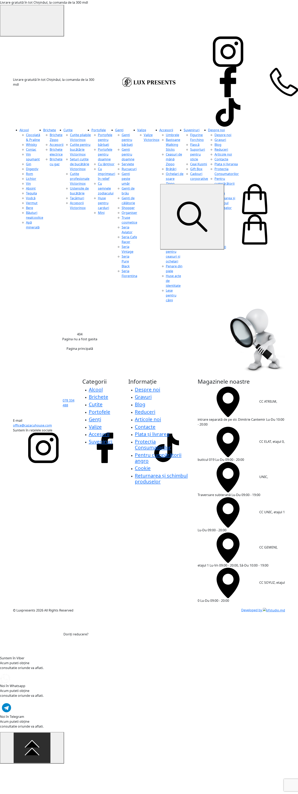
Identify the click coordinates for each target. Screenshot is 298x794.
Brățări (171, 169)
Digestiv (32, 169)
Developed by (252, 610)
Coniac (31, 149)
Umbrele (172, 135)
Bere (29, 208)
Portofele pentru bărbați (105, 140)
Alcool (24, 130)
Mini (101, 212)
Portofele (98, 130)
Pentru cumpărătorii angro (224, 183)
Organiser (129, 212)
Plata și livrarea (226, 164)
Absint (31, 188)
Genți (119, 130)
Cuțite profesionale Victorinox (79, 179)
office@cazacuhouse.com (32, 425)
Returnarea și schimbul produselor (161, 478)
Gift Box (196, 169)
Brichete (49, 130)
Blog (217, 144)
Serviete (128, 164)
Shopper (128, 208)
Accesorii (56, 144)
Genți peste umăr (126, 179)
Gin (28, 164)
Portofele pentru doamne (105, 154)
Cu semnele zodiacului (106, 188)
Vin (28, 183)
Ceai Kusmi (198, 164)
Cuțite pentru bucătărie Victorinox (80, 149)
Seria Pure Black (126, 261)
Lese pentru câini (171, 295)
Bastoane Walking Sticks (173, 145)
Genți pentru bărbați (127, 140)
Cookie (143, 468)
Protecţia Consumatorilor (153, 444)
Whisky (31, 144)
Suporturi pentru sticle (197, 154)
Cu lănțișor (106, 164)
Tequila (31, 193)
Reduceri (221, 149)
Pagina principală (79, 348)
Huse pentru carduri (103, 203)
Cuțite (68, 130)
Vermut (32, 203)
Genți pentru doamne (128, 154)
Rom (29, 174)
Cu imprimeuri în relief (106, 174)
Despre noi (216, 130)
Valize (141, 130)
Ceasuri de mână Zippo (174, 159)
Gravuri (220, 140)
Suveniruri (191, 130)
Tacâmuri (77, 198)
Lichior (31, 178)
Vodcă (30, 198)
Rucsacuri (129, 169)
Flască (194, 144)
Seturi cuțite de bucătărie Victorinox (79, 164)
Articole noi (223, 154)
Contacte (221, 159)
